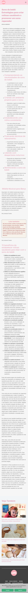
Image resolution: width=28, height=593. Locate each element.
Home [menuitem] (6, 581)
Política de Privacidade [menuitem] (17, 583)
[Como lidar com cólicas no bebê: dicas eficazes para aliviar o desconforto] (14, 511)
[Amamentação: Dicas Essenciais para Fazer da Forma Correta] (14, 551)
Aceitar (8, 590)
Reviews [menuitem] (21, 581)
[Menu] (25, 2)
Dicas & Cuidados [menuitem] (13, 581)
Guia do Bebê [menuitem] (8, 583)
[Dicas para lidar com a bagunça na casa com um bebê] (14, 531)
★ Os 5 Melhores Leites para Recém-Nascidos (14, 232)
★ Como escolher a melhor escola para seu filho (14, 223)
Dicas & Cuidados (6, 24)
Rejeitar (20, 590)
